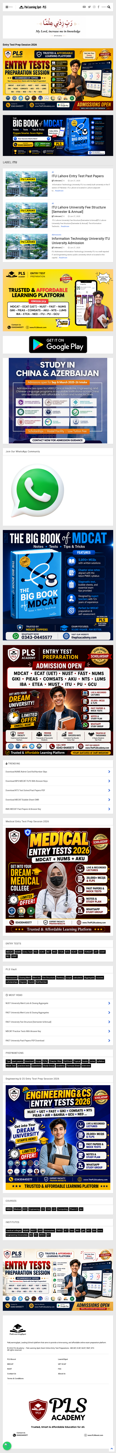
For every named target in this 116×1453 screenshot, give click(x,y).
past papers (17, 1061)
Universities (49, 1230)
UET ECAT (62, 1364)
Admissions (56, 235)
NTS (67, 952)
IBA (94, 1230)
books (85, 1061)
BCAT (74, 952)
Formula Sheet (73, 1066)
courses (99, 977)
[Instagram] (94, 7)
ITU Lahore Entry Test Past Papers (78, 176)
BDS (25, 1209)
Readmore (59, 191)
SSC (81, 952)
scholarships (12, 982)
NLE (8, 956)
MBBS (9, 1209)
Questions (36, 1066)
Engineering (34, 1209)
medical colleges (13, 1230)
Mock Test (11, 1066)
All (53, 172)
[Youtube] (84, 7)
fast (72, 1230)
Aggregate (89, 977)
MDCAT (9, 952)
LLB (54, 1209)
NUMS (18, 952)
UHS (40, 1230)
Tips (8, 1061)
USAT (14, 956)
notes (92, 1061)
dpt (81, 1209)
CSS (48, 1209)
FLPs (45, 1061)
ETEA (61, 952)
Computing (63, 1209)
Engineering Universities (17, 1235)
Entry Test (27, 952)
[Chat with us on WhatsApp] (7, 1446)
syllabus (100, 1061)
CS (43, 1209)
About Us (61, 1374)
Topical (77, 1061)
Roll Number (41, 982)
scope (68, 977)
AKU (54, 952)
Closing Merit (25, 977)
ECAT (42, 952)
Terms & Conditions (15, 1379)
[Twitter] (89, 7)
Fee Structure (48, 977)
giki (83, 1230)
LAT (96, 952)
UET (66, 1230)
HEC (89, 1230)
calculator (78, 977)
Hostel (31, 982)
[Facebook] (98, 7)
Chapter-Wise (55, 1061)
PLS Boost (11, 1359)
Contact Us (11, 1374)
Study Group (48, 1066)
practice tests (24, 1066)
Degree (23, 982)
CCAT (102, 952)
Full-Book (68, 1061)
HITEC (42, 1235)
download (29, 1061)
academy (60, 1066)
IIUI (31, 1235)
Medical (17, 1209)
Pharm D (74, 1209)
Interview (86, 1066)
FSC (36, 952)
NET (49, 952)
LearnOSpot (63, 1359)
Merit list (36, 977)
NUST (33, 1230)
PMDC (59, 1230)
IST (48, 1235)
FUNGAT (88, 952)
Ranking (60, 977)
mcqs (38, 1061)
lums (100, 1230)
